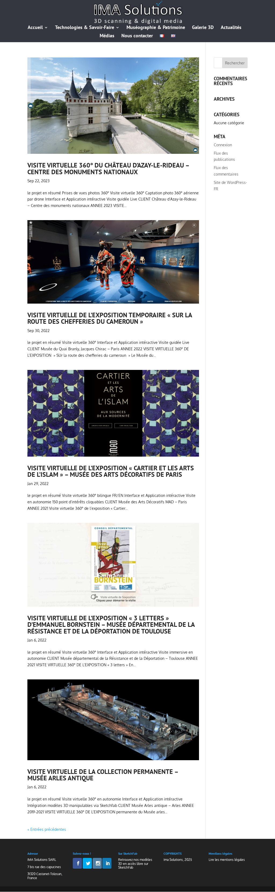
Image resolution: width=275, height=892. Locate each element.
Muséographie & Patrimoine (155, 28)
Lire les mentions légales (227, 860)
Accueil (35, 28)
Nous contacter (137, 36)
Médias (107, 36)
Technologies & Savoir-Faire (84, 28)
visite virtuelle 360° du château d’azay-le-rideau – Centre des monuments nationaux (108, 168)
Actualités (231, 28)
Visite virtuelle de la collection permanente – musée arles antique (102, 774)
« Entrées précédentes (46, 829)
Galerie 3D (203, 28)
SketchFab (125, 867)
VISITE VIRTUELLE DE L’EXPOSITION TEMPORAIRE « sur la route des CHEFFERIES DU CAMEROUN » (109, 318)
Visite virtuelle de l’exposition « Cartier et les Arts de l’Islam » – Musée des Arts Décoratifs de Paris (110, 471)
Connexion (223, 145)
